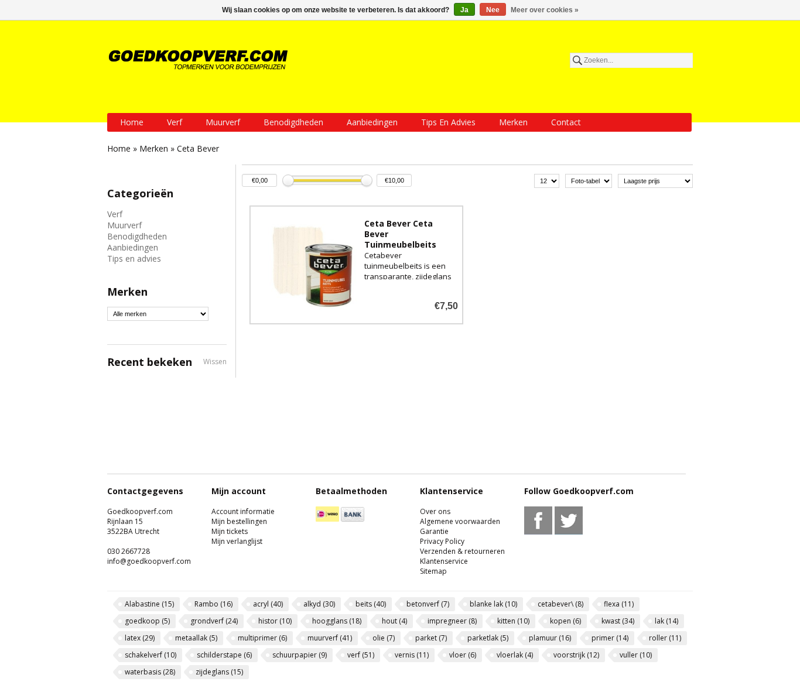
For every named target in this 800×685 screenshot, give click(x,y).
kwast (617, 621)
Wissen (215, 362)
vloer (462, 655)
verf (360, 655)
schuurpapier (299, 655)
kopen (565, 621)
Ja (464, 10)
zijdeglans (219, 672)
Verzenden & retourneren (462, 551)
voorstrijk (576, 655)
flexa (619, 604)
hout (394, 621)
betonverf (427, 604)
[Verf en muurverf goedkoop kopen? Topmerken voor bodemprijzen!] (199, 59)
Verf (174, 122)
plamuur (550, 638)
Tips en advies (448, 122)
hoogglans (336, 621)
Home (131, 122)
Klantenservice (444, 561)
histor (275, 621)
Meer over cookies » (545, 10)
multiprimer (262, 638)
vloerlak (515, 655)
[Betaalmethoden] (327, 519)
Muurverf (223, 122)
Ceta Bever (198, 148)
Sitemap (433, 571)
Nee (493, 10)
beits (370, 604)
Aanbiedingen (372, 122)
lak (666, 621)
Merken (513, 122)
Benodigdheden (293, 122)
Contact (566, 122)
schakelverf (150, 655)
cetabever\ (560, 604)
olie (383, 638)
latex (140, 638)
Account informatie (243, 511)
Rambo (213, 604)
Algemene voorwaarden (460, 521)
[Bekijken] (356, 265)
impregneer (452, 621)
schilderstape (224, 655)
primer (610, 638)
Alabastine (149, 604)
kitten (513, 621)
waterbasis (150, 672)
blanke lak (493, 604)
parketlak (487, 638)
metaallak (196, 638)
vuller (636, 655)
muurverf (329, 638)
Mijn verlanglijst (236, 541)
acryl (268, 604)
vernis (412, 655)
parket (431, 638)
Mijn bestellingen (239, 521)
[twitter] (569, 532)
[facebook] (538, 532)
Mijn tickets (229, 531)
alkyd (319, 604)
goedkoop (147, 621)
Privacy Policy (442, 541)
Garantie (434, 531)
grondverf (214, 621)
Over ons (435, 511)
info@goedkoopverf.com (149, 561)
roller (665, 638)
